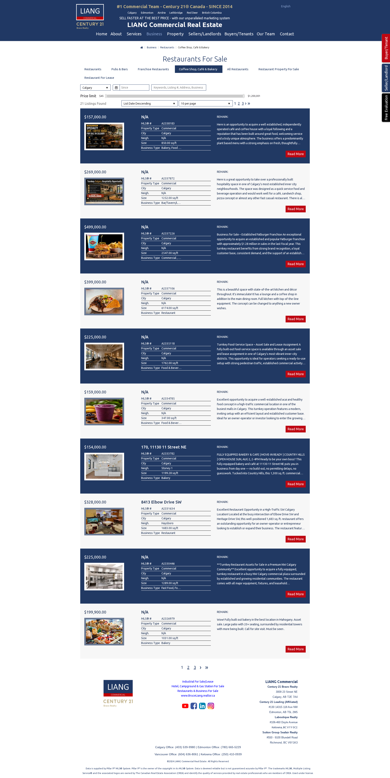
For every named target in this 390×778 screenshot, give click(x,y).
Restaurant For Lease (99, 77)
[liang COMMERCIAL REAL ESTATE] (90, 17)
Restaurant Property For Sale (278, 69)
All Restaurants (237, 69)
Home (141, 47)
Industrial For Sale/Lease (197, 681)
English (286, 6)
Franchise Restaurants (153, 69)
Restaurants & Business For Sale (198, 691)
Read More (296, 154)
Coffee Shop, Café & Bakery (198, 69)
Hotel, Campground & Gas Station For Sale (198, 686)
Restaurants (167, 47)
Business (151, 47)
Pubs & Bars (119, 69)
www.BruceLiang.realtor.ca (198, 695)
